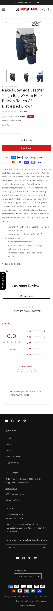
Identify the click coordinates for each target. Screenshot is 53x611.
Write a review (26, 296)
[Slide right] (50, 77)
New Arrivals (11, 488)
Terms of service (27, 601)
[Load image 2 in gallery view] (26, 76)
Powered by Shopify (30, 597)
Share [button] (7, 271)
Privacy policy (14, 601)
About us (9, 450)
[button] (3, 9)
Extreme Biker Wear (16, 597)
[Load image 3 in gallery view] (40, 76)
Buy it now (26, 148)
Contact (8, 444)
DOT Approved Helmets (15, 494)
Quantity (5, 125)
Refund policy (44, 597)
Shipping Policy (12, 463)
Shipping (5, 120)
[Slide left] (3, 77)
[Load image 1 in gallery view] (13, 76)
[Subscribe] (44, 547)
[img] (11, 343)
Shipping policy (41, 601)
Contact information (27, 605)
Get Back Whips (12, 500)
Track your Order (12, 456)
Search (8, 438)
